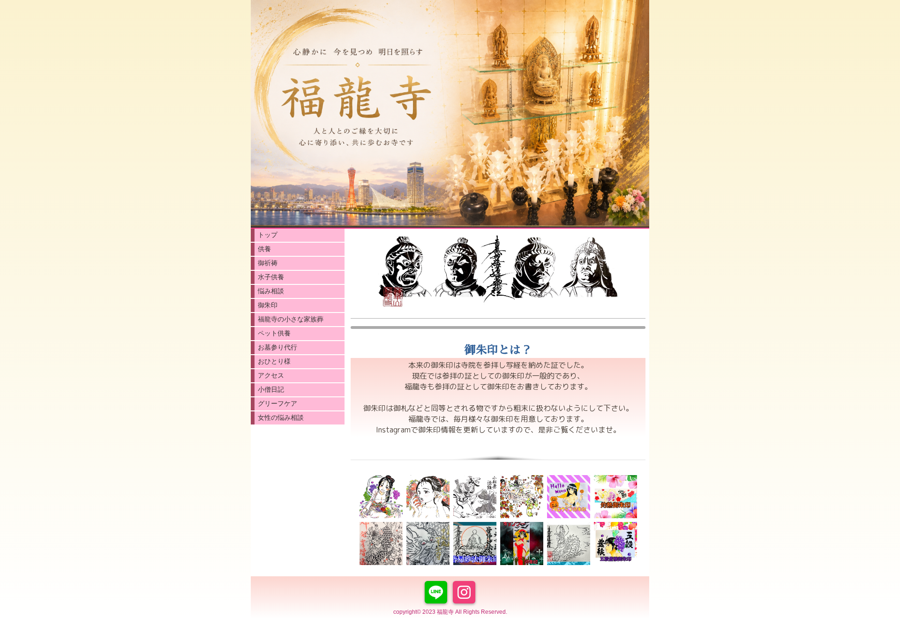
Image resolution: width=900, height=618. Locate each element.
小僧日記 (271, 389)
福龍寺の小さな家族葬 (290, 319)
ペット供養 (274, 333)
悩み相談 (271, 291)
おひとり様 (274, 361)
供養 (264, 249)
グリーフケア (277, 403)
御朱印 (268, 305)
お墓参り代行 (277, 347)
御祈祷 (268, 263)
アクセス (271, 375)
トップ (268, 234)
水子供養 (271, 277)
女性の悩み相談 (281, 417)
